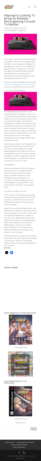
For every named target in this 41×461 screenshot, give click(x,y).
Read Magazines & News (25, 442)
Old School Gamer (12, 28)
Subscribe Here (20, 423)
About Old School (19, 447)
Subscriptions (9, 442)
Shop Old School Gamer (19, 445)
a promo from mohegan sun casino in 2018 (18, 84)
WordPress (20, 458)
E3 (27, 112)
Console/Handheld (10, 30)
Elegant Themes (20, 456)
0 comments (22, 30)
